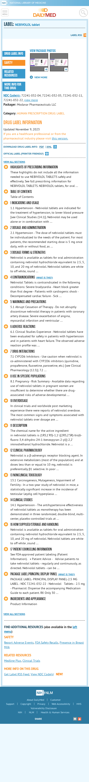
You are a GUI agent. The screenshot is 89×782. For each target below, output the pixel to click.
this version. (60, 138)
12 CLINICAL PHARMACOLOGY (26, 450)
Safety (8, 63)
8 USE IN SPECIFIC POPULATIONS (28, 376)
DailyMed (44, 12)
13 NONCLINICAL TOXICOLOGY (26, 475)
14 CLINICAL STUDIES (21, 500)
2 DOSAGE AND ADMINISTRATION (28, 227)
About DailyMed (35, 699)
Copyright (26, 703)
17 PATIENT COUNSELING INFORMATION (31, 549)
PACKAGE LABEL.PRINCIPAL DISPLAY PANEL (33, 574)
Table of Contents (21, 191)
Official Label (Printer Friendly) (23, 153)
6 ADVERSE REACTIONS (22, 326)
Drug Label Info (13, 54)
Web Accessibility (61, 703)
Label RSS (76, 35)
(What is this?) (44, 277)
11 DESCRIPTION (18, 425)
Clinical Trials (31, 661)
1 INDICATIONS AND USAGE (24, 203)
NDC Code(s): (12, 95)
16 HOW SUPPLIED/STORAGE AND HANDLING (34, 524)
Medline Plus (12, 661)
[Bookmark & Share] (79, 719)
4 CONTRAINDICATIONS (22, 277)
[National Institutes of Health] (5, 2)
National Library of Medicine (28, 2)
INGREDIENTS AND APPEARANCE (28, 599)
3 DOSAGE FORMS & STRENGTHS (28, 252)
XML (49, 147)
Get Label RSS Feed (16, 674)
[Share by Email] (75, 719)
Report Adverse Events (19, 642)
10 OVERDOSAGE (19, 401)
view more (31, 100)
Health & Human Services (55, 712)
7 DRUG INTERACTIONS (22, 351)
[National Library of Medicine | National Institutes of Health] (44, 693)
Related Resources (10, 74)
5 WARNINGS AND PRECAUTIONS (28, 302)
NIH (20, 712)
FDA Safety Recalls (46, 642)
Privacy (41, 703)
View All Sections (14, 162)
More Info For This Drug (12, 86)
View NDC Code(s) (42, 674)
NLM (31, 712)
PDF (41, 147)
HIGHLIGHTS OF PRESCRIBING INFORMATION (34, 167)
